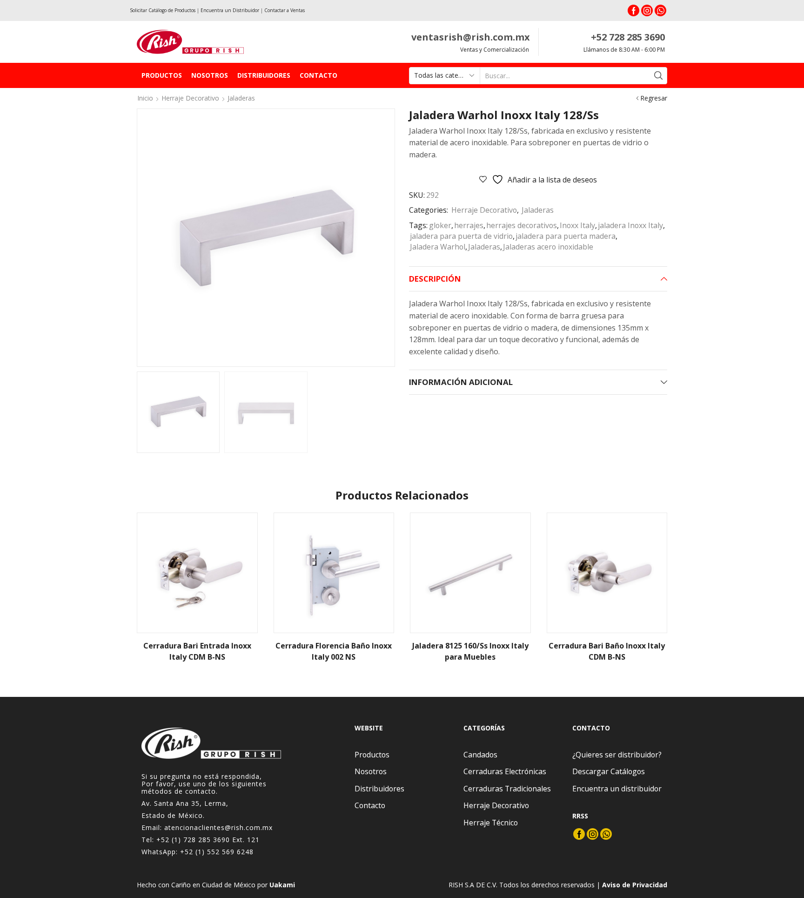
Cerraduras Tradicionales (507, 788)
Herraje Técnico (490, 822)
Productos (161, 75)
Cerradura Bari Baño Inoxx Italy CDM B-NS (607, 651)
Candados (480, 754)
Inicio (145, 98)
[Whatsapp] (660, 10)
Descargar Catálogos (608, 771)
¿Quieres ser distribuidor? (617, 754)
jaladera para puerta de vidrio (461, 236)
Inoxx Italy (577, 225)
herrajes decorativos (521, 225)
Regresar (653, 98)
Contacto (318, 75)
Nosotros (209, 75)
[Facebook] (633, 10)
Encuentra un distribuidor (617, 788)
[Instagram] (647, 10)
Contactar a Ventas (284, 10)
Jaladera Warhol (437, 247)
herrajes (468, 225)
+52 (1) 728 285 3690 (193, 839)
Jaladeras (241, 98)
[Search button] (658, 76)
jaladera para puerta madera (566, 236)
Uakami (282, 884)
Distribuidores (263, 75)
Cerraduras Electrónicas (504, 771)
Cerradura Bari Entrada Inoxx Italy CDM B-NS (197, 651)
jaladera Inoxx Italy (630, 225)
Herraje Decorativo (190, 98)
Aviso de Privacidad (634, 884)
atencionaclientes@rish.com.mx (218, 827)
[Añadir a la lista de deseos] (242, 532)
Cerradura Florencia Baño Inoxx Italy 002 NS (333, 651)
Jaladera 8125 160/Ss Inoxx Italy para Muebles (470, 651)
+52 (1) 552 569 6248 (217, 851)
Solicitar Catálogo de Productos (162, 10)
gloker (440, 225)
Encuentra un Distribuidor (230, 10)
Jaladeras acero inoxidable (548, 247)
